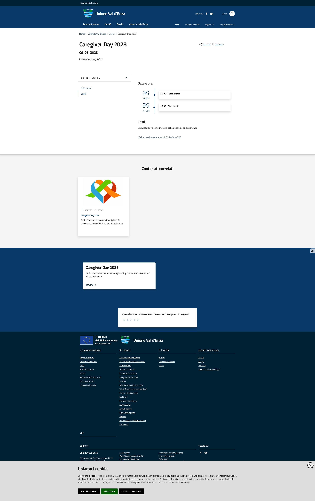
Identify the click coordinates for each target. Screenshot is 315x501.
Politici (82, 373)
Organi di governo (87, 357)
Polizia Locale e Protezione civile (132, 420)
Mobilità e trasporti (127, 369)
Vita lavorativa (125, 365)
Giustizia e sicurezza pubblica (131, 385)
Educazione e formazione (129, 357)
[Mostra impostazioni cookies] (312, 250)
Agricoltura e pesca (127, 412)
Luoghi (201, 361)
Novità (166, 350)
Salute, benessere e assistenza (132, 361)
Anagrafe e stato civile (128, 377)
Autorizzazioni (125, 404)
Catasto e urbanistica (128, 373)
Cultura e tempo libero (128, 393)
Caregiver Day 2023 (90, 215)
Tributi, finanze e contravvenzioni (132, 389)
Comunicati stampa (167, 361)
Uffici (82, 365)
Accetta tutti (109, 491)
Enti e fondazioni (87, 369)
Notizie (162, 357)
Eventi (112, 33)
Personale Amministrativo (90, 377)
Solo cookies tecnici (89, 491)
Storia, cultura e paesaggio (209, 369)
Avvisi (161, 365)
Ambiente (123, 396)
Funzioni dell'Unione (88, 385)
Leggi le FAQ (124, 452)
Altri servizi (123, 424)
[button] (232, 14)
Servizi (126, 350)
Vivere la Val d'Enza (97, 33)
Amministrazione (92, 350)
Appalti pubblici (125, 408)
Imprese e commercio (128, 400)
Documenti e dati (87, 381)
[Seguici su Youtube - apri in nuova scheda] (210, 13)
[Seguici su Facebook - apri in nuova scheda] (205, 13)
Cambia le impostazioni (131, 491)
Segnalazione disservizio (129, 458)
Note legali (163, 458)
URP (82, 433)
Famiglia (122, 416)
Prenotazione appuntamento (131, 455)
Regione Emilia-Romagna (89, 3)
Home (82, 33)
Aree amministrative (88, 361)
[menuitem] (91, 24)
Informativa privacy (167, 455)
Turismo (122, 381)
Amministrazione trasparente (171, 452)
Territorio (201, 365)
